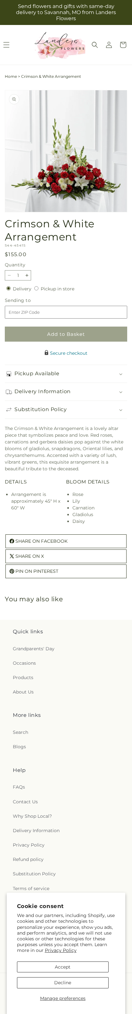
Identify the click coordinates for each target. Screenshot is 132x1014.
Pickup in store (57, 289)
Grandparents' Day (33, 649)
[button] (95, 45)
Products (23, 677)
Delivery (23, 289)
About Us (23, 692)
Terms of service (31, 888)
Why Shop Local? (32, 816)
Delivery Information (36, 830)
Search (20, 732)
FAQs (19, 787)
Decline (62, 983)
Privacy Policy (61, 950)
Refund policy (28, 859)
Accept (62, 967)
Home (11, 76)
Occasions (24, 663)
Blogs (19, 747)
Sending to (27, 300)
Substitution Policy (34, 874)
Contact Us (25, 802)
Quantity (15, 265)
